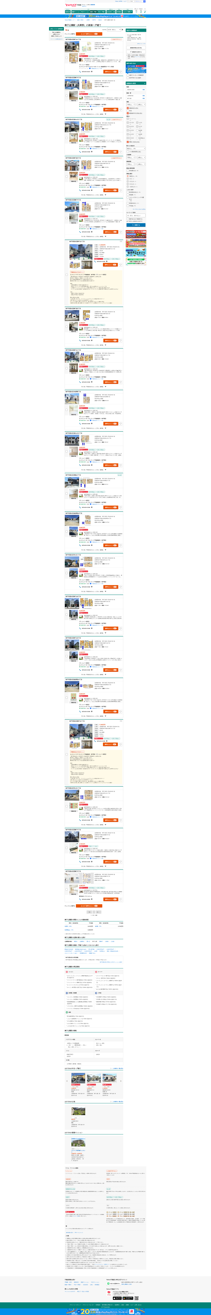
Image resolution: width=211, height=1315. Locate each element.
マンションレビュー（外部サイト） (102, 1264)
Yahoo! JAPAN (118, 1)
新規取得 (93, 4)
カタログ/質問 (126, 12)
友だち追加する (115, 1283)
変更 (144, 89)
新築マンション (76, 12)
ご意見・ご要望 (125, 1305)
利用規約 (98, 1305)
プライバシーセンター (88, 1305)
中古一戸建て (101, 12)
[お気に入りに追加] (120, 71)
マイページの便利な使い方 (56, 39)
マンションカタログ (70, 1291)
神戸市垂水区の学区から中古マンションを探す (111, 962)
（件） (69, 926)
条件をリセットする (141, 43)
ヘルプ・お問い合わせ (135, 1305)
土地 (114, 12)
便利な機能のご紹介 (126, 1284)
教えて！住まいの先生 (83, 1291)
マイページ (137, 56)
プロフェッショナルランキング (139, 1)
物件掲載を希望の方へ (107, 1305)
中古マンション (85, 12)
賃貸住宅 (68, 12)
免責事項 (117, 1305)
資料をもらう (110, 72)
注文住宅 (109, 12)
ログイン (84, 6)
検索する (137, 225)
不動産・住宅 (68, 1282)
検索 (144, 1)
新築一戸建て (93, 12)
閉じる (98, 28)
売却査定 (119, 12)
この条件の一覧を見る (117, 1068)
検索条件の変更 (131, 83)
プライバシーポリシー (75, 1305)
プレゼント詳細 (75, 1216)
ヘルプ (124, 1)
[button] (67, 1075)
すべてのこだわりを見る (139, 209)
